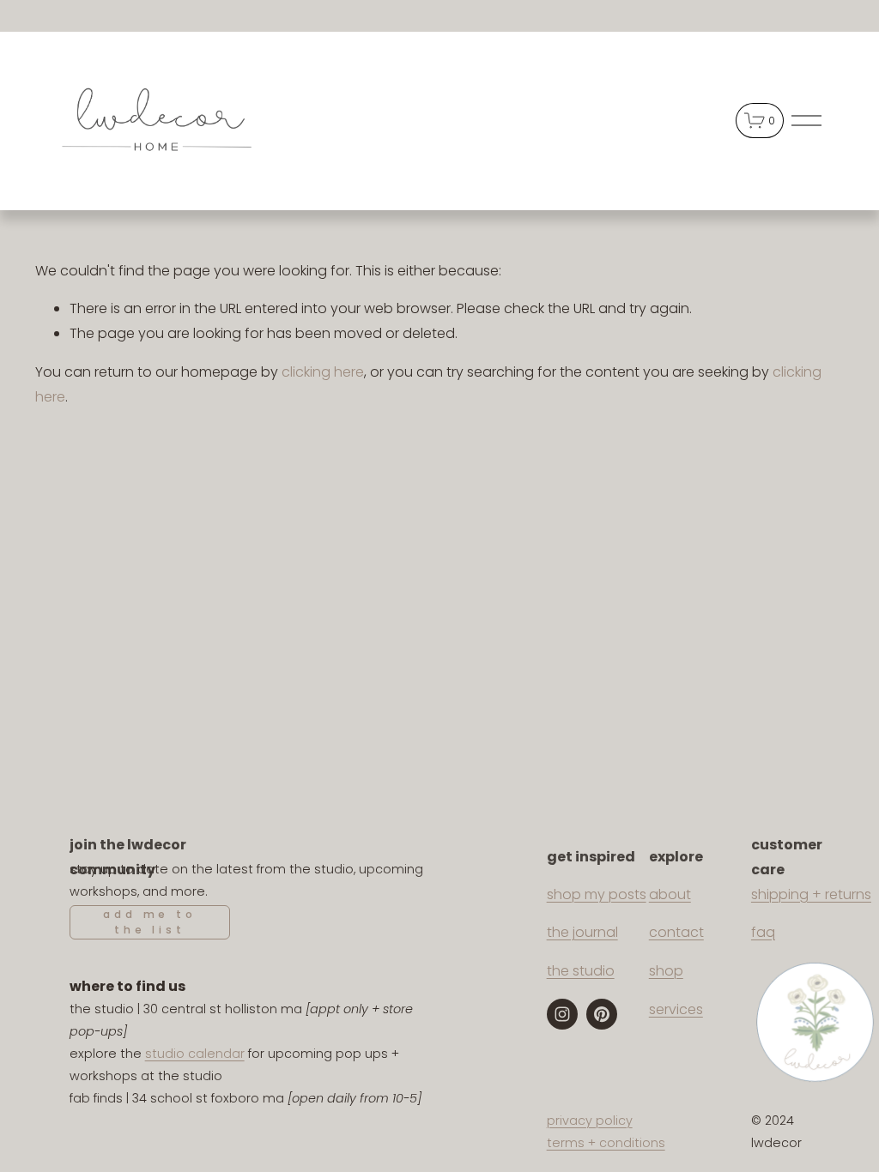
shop (666, 971)
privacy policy (590, 1120)
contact (676, 932)
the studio (581, 971)
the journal (582, 932)
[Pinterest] (601, 1014)
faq (763, 932)
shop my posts (596, 894)
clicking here (323, 372)
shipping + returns (811, 894)
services (676, 1009)
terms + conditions (606, 1142)
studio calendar (195, 1053)
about (670, 894)
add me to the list (149, 922)
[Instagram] (562, 1014)
